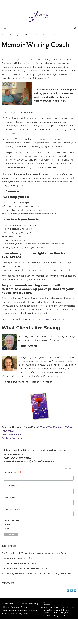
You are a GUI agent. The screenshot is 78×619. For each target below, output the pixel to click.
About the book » (11, 434)
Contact (65, 615)
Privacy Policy (21, 613)
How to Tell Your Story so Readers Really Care (24, 568)
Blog (56, 615)
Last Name (9, 497)
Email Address (12, 473)
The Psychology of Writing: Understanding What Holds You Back (34, 553)
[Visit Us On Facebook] (68, 590)
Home (42, 602)
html (7, 524)
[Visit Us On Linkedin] (74, 590)
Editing (66, 610)
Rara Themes (21, 610)
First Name (10, 486)
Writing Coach (68, 607)
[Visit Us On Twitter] (71, 590)
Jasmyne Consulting (28, 604)
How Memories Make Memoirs (17, 558)
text (7, 528)
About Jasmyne (60, 612)
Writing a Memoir (55, 319)
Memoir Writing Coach (48, 607)
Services (46, 605)
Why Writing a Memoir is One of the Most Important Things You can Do (37, 573)
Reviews (46, 615)
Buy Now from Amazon (14, 438)
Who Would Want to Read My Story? (20, 563)
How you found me (14, 509)
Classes (46, 612)
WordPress (9, 613)
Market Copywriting (51, 610)
